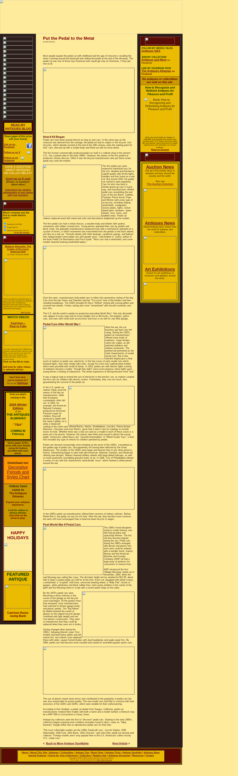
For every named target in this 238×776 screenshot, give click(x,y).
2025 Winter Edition (18, 406)
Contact (150, 755)
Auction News (160, 167)
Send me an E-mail (18, 178)
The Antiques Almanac (156, 71)
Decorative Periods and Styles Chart (18, 472)
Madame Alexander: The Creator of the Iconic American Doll (18, 249)
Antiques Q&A (150, 50)
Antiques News (160, 223)
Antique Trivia (112, 752)
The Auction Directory (160, 184)
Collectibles (67, 752)
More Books (25, 312)
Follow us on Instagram (11, 159)
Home (25, 752)
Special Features (37, 755)
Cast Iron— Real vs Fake (18, 325)
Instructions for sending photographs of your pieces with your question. (18, 192)
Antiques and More (154, 59)
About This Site (38, 752)
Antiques (53, 752)
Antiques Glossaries (119, 755)
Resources (138, 755)
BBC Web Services (104, 760)
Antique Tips (82, 752)
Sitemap (22, 383)
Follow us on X (12, 152)
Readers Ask (99, 755)
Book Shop (97, 752)
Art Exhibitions (160, 269)
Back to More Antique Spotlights (67, 743)
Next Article (120, 743)
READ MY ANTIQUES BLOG (18, 126)
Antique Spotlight (131, 752)
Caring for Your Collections (63, 755)
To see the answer (21, 232)
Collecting (85, 755)
